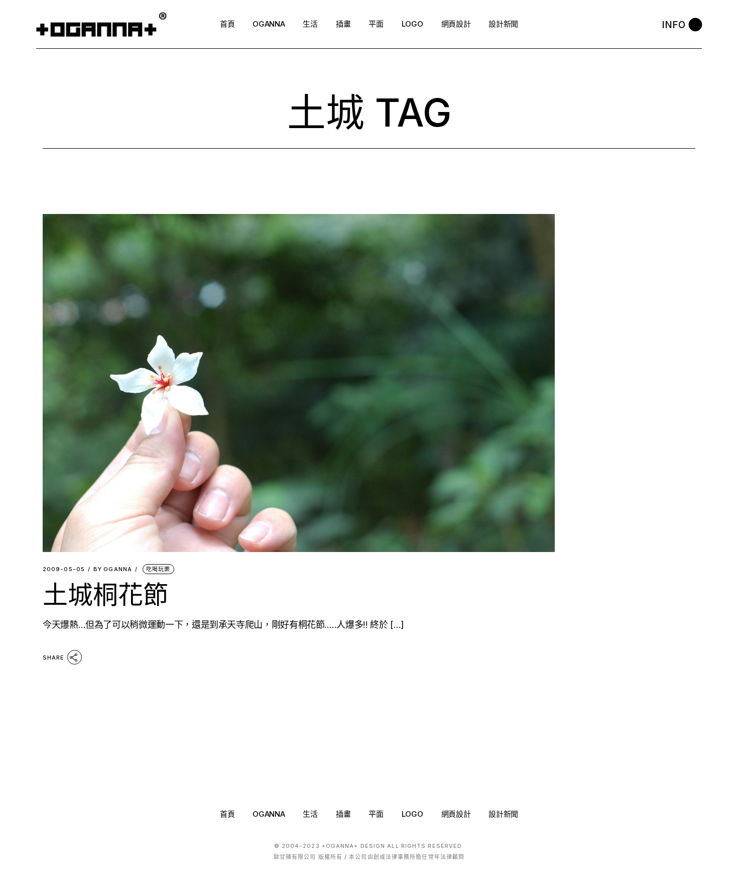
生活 (310, 814)
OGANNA (112, 569)
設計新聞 (503, 814)
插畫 (343, 814)
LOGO (412, 814)
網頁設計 (456, 814)
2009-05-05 (64, 569)
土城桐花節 (105, 595)
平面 (375, 814)
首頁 (227, 814)
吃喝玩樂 (158, 569)
